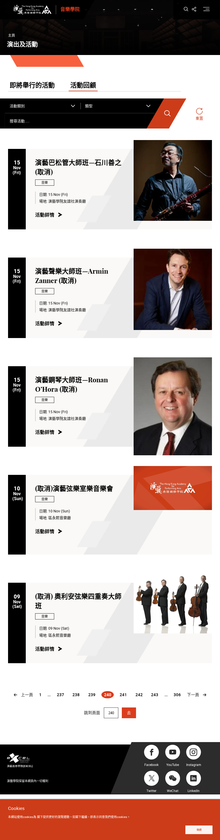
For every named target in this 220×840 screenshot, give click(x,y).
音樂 (44, 182)
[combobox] (42, 105)
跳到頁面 (92, 712)
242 (139, 694)
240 (108, 695)
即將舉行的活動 (32, 85)
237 (60, 694)
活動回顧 (83, 85)
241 (123, 694)
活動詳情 (44, 215)
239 (92, 694)
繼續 (199, 829)
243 (154, 694)
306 (177, 694)
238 (76, 694)
